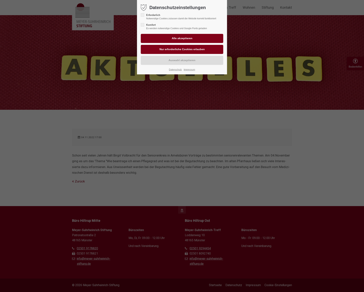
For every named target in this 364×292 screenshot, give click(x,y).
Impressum (189, 69)
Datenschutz (175, 69)
